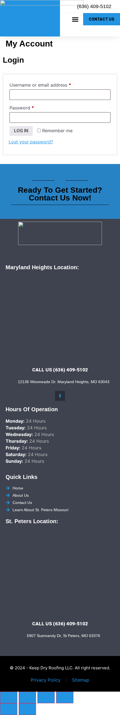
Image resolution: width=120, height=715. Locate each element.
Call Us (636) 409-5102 (60, 370)
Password (30, 107)
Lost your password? (31, 142)
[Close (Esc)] (64, 697)
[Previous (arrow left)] (8, 709)
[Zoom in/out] (8, 697)
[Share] (46, 697)
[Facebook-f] (60, 396)
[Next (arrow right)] (27, 709)
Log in (21, 130)
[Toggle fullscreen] (27, 697)
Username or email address (49, 84)
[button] (75, 19)
